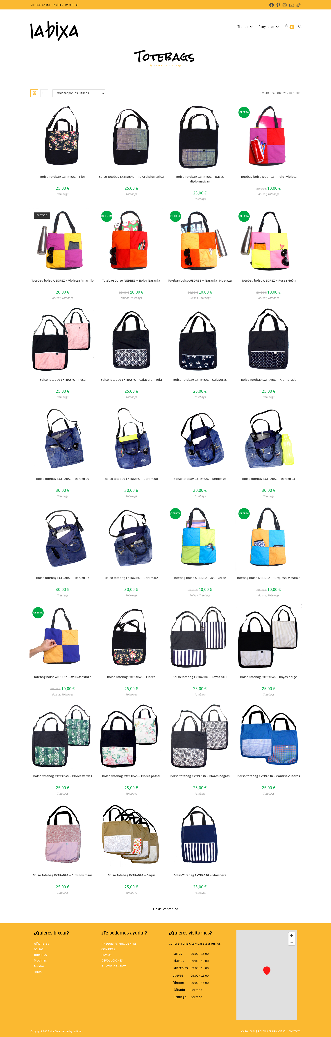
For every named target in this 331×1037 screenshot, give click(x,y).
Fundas (39, 966)
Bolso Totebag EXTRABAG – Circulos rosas (63, 875)
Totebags (176, 65)
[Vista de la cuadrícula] (34, 93)
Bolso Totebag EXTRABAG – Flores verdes (62, 776)
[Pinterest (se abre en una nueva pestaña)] (278, 5)
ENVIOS (106, 955)
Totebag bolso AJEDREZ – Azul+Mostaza (62, 677)
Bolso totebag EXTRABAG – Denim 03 (268, 479)
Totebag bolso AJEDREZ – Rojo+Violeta (269, 177)
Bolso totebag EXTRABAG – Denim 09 (62, 479)
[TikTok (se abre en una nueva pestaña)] (298, 5)
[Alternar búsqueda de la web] (300, 27)
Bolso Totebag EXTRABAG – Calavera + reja (131, 380)
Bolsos (262, 194)
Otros (38, 972)
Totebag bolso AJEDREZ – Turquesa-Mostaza (268, 578)
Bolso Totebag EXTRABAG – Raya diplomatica (131, 177)
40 (290, 93)
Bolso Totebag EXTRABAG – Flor (62, 177)
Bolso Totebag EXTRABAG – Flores (131, 677)
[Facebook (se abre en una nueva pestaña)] (271, 5)
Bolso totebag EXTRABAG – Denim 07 (62, 578)
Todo (297, 93)
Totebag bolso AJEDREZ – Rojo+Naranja (131, 281)
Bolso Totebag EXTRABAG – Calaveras (200, 380)
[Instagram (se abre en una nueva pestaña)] (284, 5)
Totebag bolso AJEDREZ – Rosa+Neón (269, 281)
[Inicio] (151, 65)
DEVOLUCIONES (112, 960)
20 (284, 93)
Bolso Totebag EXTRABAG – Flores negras (200, 776)
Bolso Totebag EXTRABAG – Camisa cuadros (268, 776)
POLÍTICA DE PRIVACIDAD (272, 1031)
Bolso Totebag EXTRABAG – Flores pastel (131, 776)
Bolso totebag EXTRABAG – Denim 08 (131, 479)
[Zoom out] (291, 942)
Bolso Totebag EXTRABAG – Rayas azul (199, 677)
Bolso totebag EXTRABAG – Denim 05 (199, 479)
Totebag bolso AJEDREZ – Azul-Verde (200, 578)
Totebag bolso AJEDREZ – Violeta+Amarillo (63, 281)
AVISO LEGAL (248, 1031)
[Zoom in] (291, 935)
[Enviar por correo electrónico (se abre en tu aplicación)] (291, 5)
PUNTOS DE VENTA (113, 966)
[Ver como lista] (44, 93)
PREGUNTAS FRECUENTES (118, 944)
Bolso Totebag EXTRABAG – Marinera (199, 875)
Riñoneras (41, 944)
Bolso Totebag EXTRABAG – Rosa (62, 380)
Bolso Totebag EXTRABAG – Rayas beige (268, 677)
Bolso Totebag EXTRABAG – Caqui (131, 875)
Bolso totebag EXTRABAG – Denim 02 (131, 578)
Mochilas (40, 960)
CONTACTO (294, 1031)
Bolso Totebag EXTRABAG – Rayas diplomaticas (200, 179)
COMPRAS (108, 949)
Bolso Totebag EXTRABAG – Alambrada (268, 380)
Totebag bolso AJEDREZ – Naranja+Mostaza (200, 281)
